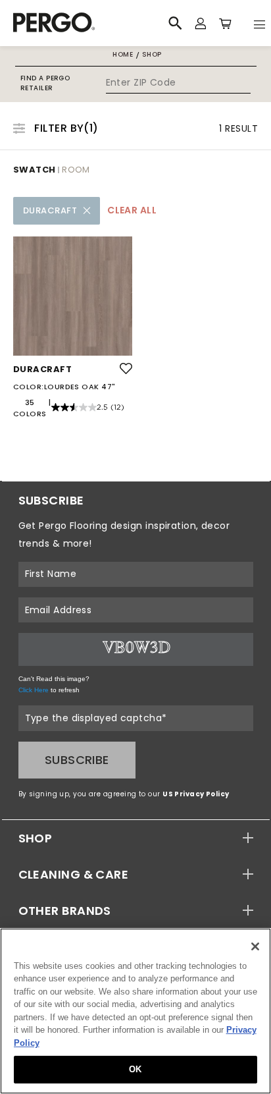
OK (135, 1069)
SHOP (35, 838)
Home (122, 54)
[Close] (255, 946)
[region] (135, 1011)
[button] (136, 838)
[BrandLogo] (77, 23)
